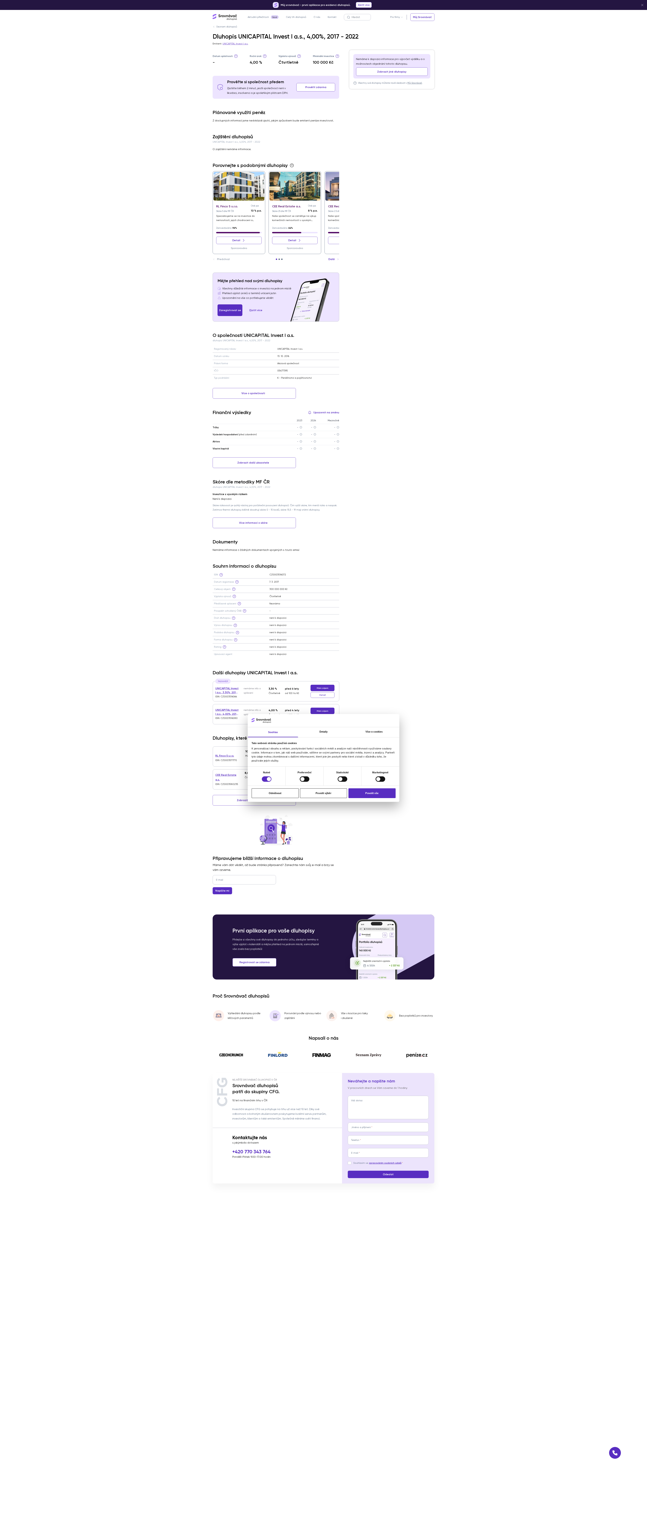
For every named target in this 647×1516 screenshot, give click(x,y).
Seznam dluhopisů (226, 26)
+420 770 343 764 (251, 1152)
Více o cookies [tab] (374, 731)
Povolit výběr (323, 793)
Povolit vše (371, 793)
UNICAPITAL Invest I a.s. (235, 43)
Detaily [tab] (323, 731)
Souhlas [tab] (273, 732)
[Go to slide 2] (279, 259)
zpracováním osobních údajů (385, 1163)
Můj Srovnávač (414, 83)
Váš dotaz (357, 1100)
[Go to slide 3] (282, 259)
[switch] (304, 779)
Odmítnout (275, 793)
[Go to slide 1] (276, 259)
